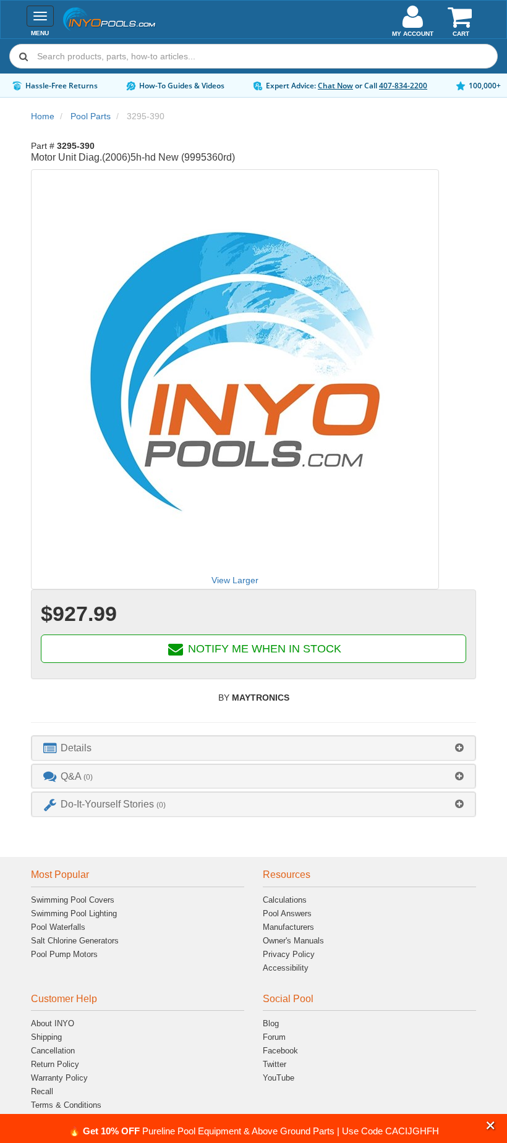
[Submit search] (23, 56)
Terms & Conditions (66, 1105)
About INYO (52, 1023)
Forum (274, 1037)
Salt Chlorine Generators (75, 940)
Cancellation (53, 1050)
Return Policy (55, 1064)
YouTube (278, 1077)
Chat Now (335, 85)
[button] (491, 1126)
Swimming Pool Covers (72, 900)
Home (42, 116)
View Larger (234, 580)
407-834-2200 (403, 85)
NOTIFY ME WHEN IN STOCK (263, 649)
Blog (271, 1023)
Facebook (280, 1050)
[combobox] (253, 56)
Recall (42, 1091)
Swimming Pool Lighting (74, 913)
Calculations (285, 900)
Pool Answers (287, 913)
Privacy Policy (289, 954)
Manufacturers (288, 927)
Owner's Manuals (293, 940)
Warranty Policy (59, 1077)
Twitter (274, 1064)
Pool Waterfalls (58, 927)
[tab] (253, 748)
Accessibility (286, 967)
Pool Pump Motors (64, 954)
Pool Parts (90, 116)
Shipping (46, 1037)
